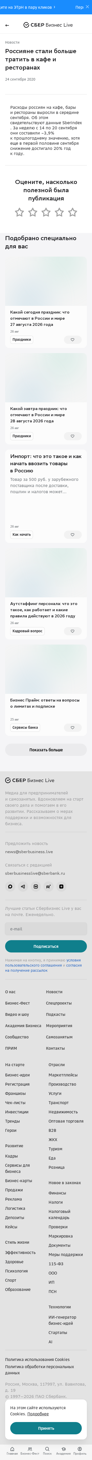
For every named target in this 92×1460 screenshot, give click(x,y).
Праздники (22, 339)
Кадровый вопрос (27, 631)
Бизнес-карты (18, 1180)
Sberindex (72, 122)
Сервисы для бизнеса (17, 1168)
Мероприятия (59, 1025)
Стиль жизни (17, 1242)
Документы (60, 1245)
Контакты (55, 1048)
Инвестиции (16, 1111)
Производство (62, 1084)
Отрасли (57, 1064)
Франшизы (15, 1093)
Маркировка (61, 1236)
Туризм (55, 1148)
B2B (52, 1130)
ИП (51, 1282)
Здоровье (14, 1261)
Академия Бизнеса (23, 1025)
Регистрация (17, 1084)
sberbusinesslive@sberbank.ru (35, 873)
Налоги (56, 1202)
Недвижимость (63, 1111)
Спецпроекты (59, 1003)
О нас (10, 991)
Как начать (22, 534)
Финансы (57, 1192)
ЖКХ (53, 1139)
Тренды (12, 1121)
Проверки (58, 1226)
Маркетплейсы (63, 1074)
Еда (52, 1158)
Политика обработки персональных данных (39, 1369)
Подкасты (55, 1014)
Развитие (14, 1145)
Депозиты (14, 1217)
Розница (57, 1167)
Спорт (10, 1280)
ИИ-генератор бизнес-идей (62, 1320)
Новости (12, 42)
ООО (53, 1273)
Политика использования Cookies (37, 1359)
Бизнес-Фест (17, 1003)
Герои (10, 1130)
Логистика (15, 1208)
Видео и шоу (17, 1014)
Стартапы (58, 1332)
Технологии (60, 1306)
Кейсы (11, 1226)
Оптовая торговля (66, 1121)
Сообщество (17, 1036)
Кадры (11, 1156)
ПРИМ (11, 1048)
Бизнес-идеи (17, 1074)
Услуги (55, 1093)
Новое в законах (65, 1182)
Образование (18, 1289)
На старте (15, 1064)
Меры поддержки (66, 1254)
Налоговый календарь (59, 1214)
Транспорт (59, 1102)
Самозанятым (59, 1036)
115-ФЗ (56, 1263)
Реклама (13, 1199)
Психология (16, 1270)
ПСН (53, 1291)
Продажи (14, 1189)
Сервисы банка (25, 727)
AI (50, 1341)
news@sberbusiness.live (29, 851)
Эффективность (20, 1252)
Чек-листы (15, 1102)
